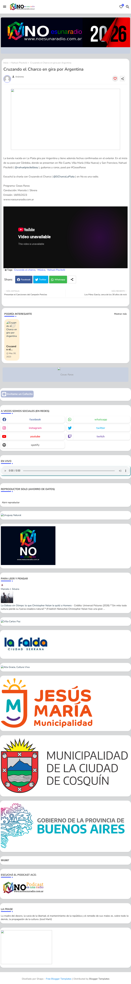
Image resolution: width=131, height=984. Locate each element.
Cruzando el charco (24, 269)
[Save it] (115, 79)
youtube (35, 436)
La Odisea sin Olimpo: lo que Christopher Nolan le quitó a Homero (36, 605)
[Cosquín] (65, 792)
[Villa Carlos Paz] (10, 621)
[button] (127, 6)
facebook (35, 419)
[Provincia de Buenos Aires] (63, 847)
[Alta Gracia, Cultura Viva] (15, 667)
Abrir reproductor (11, 502)
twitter (100, 428)
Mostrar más (120, 313)
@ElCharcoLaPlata (64, 176)
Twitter (42, 279)
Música (41, 269)
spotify (35, 445)
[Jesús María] (46, 726)
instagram (35, 428)
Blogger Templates (99, 978)
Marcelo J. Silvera (10, 589)
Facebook (26, 279)
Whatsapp (60, 279)
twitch (101, 436)
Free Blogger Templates (58, 978)
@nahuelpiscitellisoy (26, 167)
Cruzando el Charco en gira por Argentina (11, 348)
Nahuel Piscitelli (19, 62)
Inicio (5, 62)
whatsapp (100, 419)
